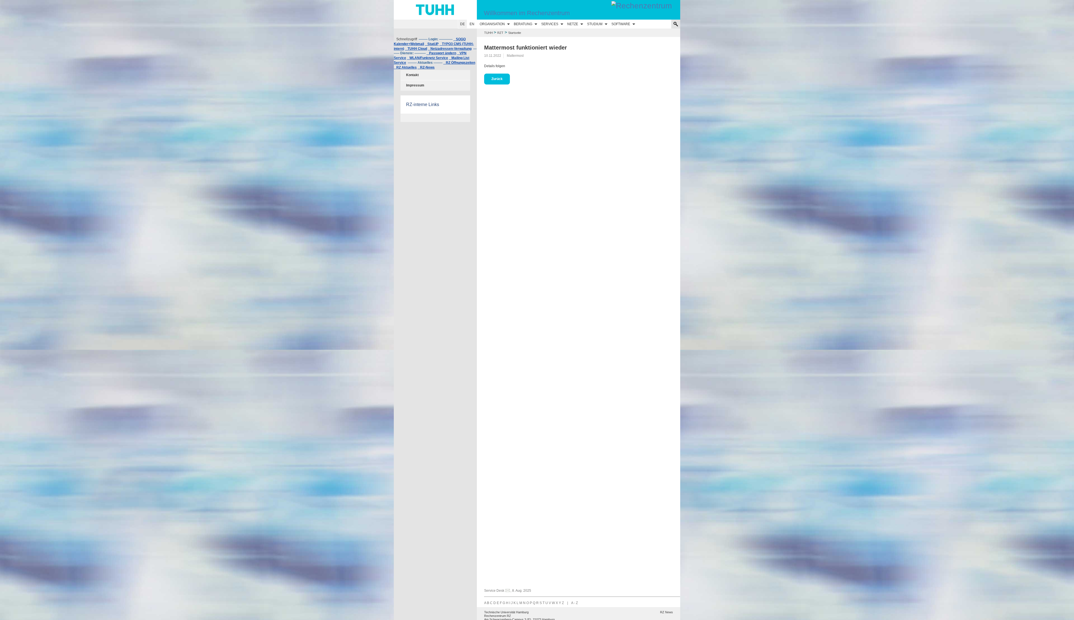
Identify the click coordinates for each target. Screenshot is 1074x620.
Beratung (523, 24)
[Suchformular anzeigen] (675, 24)
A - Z (574, 603)
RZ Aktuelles (405, 67)
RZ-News (426, 67)
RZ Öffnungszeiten (459, 63)
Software (620, 24)
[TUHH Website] (435, 10)
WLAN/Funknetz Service (427, 58)
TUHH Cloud (416, 49)
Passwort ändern (441, 53)
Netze (572, 24)
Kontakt (412, 75)
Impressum (415, 85)
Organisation (492, 24)
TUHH (488, 32)
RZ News (666, 612)
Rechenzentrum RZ (497, 615)
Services (549, 24)
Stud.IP (432, 44)
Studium (594, 24)
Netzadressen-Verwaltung (450, 49)
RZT (500, 32)
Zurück (497, 79)
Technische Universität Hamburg (506, 612)
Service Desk (494, 591)
